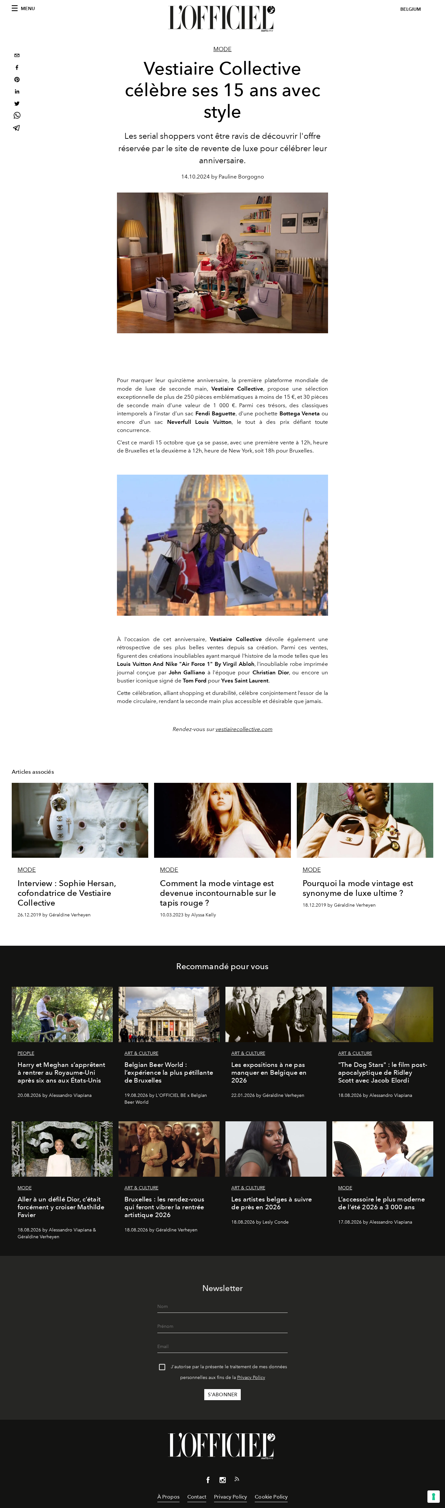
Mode (222, 49)
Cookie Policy (271, 1497)
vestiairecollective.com (244, 729)
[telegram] (17, 128)
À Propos (168, 1497)
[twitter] (17, 104)
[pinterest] (17, 80)
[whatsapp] (17, 116)
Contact (196, 1497)
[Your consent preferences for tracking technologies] (433, 1496)
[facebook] (17, 68)
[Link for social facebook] (208, 1481)
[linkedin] (17, 92)
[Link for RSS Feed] (237, 1480)
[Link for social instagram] (222, 1481)
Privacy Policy (251, 1377)
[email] (17, 56)
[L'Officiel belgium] (222, 18)
